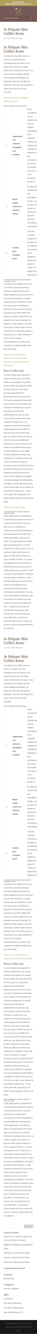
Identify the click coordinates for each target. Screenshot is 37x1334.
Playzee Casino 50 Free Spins (17, 1257)
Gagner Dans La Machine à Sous (18, 958)
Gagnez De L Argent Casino (16, 955)
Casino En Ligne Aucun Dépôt (16, 1262)
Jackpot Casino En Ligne (14, 507)
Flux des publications (13, 1303)
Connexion (8, 1299)
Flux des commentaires (14, 1308)
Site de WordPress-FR (13, 1312)
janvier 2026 (9, 1278)
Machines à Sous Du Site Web (17, 1253)
